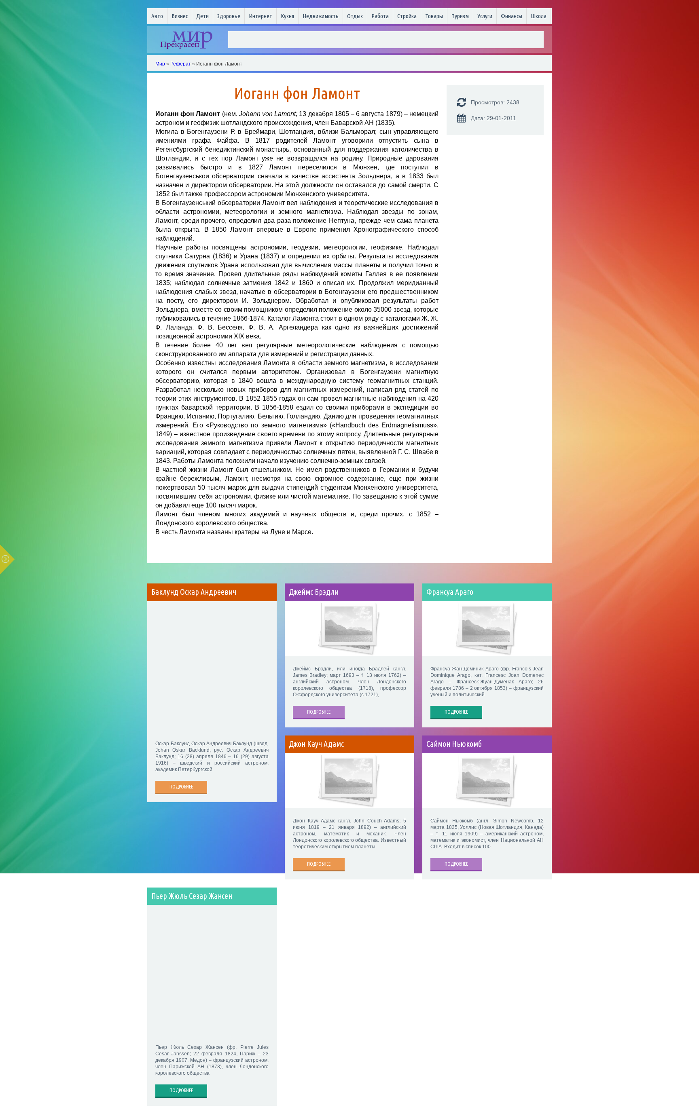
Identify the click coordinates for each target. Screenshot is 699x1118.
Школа (538, 16)
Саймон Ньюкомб (454, 744)
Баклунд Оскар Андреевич (193, 592)
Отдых (355, 16)
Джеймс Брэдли (314, 592)
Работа (380, 16)
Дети (202, 16)
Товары (434, 16)
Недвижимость (321, 16)
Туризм (460, 16)
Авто (157, 16)
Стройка (407, 16)
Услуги (484, 16)
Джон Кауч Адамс (316, 744)
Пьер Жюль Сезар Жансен (191, 896)
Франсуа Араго (449, 592)
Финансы (511, 16)
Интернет (260, 16)
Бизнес (180, 16)
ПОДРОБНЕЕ (181, 786)
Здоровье (228, 16)
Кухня (287, 16)
